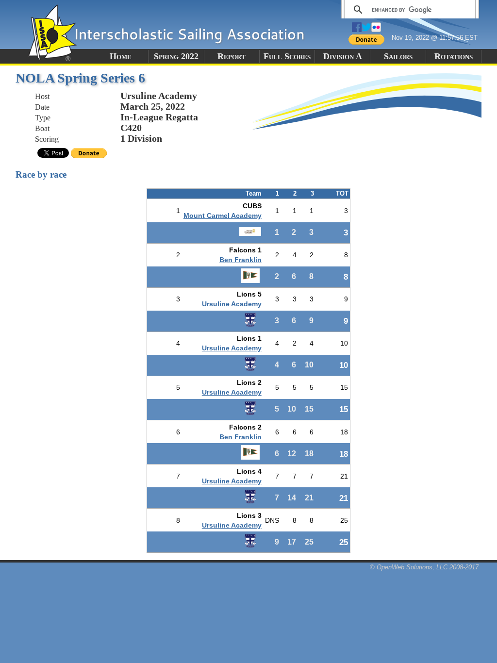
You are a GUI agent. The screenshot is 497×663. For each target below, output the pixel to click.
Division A (342, 56)
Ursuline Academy (232, 304)
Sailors (398, 56)
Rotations (453, 56)
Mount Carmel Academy (222, 215)
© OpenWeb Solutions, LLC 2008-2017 (424, 567)
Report (231, 56)
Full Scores (287, 56)
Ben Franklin (240, 260)
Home (121, 56)
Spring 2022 (176, 56)
